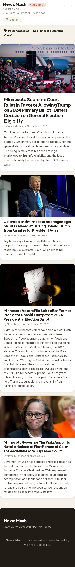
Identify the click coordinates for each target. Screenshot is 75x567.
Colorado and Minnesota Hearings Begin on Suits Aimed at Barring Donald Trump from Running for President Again (37, 196)
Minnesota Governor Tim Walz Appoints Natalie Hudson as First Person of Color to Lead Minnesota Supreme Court (37, 417)
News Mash (14, 4)
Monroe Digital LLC (38, 545)
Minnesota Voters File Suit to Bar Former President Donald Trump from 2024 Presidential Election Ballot (37, 285)
